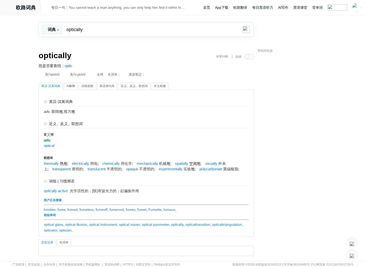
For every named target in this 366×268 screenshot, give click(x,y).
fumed (72, 210)
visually (211, 164)
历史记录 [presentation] (47, 242)
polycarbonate (210, 169)
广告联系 (18, 264)
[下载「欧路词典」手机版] (352, 244)
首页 (206, 7)
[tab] (51, 86)
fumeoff (102, 210)
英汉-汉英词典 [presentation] (50, 86)
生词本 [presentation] (64, 242)
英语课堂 (300, 7)
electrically (80, 164)
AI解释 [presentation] (70, 86)
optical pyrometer (155, 224)
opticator (50, 230)
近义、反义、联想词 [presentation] (134, 86)
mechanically (147, 164)
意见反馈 (34, 264)
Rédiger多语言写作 (167, 264)
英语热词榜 (112, 264)
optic (68, 66)
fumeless (86, 210)
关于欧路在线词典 (71, 264)
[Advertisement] (295, 130)
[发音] (47, 8)
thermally (51, 164)
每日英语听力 (262, 7)
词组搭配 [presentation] (87, 86)
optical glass (53, 224)
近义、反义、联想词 (66, 124)
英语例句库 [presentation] (107, 86)
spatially (181, 164)
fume (61, 210)
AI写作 (283, 7)
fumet (141, 210)
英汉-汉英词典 (61, 102)
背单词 (317, 7)
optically (177, 224)
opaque (132, 169)
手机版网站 (92, 264)
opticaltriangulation (227, 224)
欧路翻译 (240, 7)
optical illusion (76, 224)
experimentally (171, 169)
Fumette (155, 210)
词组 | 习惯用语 (61, 181)
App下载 (221, 7)
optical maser (129, 224)
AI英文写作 (143, 264)
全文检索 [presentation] (160, 86)
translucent (97, 169)
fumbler (50, 210)
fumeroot (117, 210)
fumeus (169, 210)
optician (65, 230)
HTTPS (128, 264)
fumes (130, 210)
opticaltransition (197, 224)
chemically (111, 164)
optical (49, 146)
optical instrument (103, 224)
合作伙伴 (49, 264)
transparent (61, 169)
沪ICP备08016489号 (296, 264)
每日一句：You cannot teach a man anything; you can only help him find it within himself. (118, 7)
